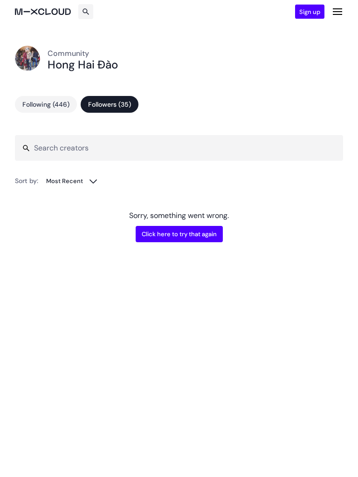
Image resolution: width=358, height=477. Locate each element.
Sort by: (26, 181)
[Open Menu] (337, 11)
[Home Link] (43, 11)
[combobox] (72, 181)
